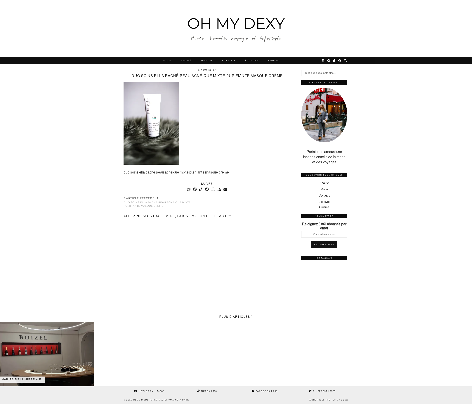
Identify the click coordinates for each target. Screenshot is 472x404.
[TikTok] (334, 60)
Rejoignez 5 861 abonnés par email (324, 226)
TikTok (208, 391)
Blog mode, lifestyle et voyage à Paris (161, 400)
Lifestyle (229, 60)
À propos (252, 60)
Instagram (151, 391)
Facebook (266, 391)
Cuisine (324, 207)
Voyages (206, 60)
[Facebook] (339, 60)
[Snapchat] (213, 189)
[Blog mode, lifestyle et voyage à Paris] (236, 28)
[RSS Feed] (219, 189)
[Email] (225, 189)
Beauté (186, 60)
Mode (167, 60)
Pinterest (324, 391)
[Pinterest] (328, 60)
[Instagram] (323, 60)
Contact (274, 60)
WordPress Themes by (328, 400)
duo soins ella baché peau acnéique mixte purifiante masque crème (157, 202)
